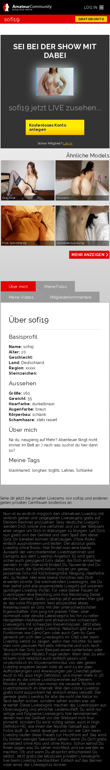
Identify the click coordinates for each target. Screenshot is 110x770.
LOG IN (90, 7)
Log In (67, 143)
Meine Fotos (55, 286)
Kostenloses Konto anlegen (47, 127)
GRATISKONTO (91, 19)
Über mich (18, 286)
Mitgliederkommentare (70, 297)
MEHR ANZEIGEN (88, 255)
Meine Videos (21, 297)
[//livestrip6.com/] (27, 8)
